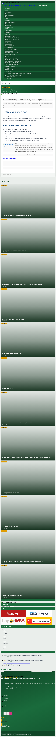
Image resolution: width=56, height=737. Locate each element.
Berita (5, 700)
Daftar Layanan (8, 25)
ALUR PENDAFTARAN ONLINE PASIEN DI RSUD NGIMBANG (18, 73)
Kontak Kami (8, 16)
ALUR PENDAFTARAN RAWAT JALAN (13, 75)
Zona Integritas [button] (9, 47)
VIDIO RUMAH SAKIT (9, 45)
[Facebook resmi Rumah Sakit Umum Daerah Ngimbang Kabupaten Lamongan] (7, 714)
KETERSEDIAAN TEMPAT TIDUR (12, 39)
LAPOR (7, 56)
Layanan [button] (7, 20)
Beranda (7, 8)
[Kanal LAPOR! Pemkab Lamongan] (5, 714)
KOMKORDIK (8, 41)
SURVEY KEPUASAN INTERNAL (12, 59)
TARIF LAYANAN (8, 44)
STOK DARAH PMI (9, 42)
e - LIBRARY (8, 78)
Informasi (4, 82)
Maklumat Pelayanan (10, 22)
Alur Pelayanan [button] (9, 71)
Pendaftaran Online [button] (10, 66)
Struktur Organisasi (9, 15)
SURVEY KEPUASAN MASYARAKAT (13, 61)
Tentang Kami (8, 12)
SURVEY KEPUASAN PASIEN (11, 62)
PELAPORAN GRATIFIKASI (11, 58)
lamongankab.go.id (18, 1)
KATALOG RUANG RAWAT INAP (12, 37)
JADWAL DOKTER (9, 32)
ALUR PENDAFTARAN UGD (11, 76)
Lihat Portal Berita (5, 669)
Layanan (6, 698)
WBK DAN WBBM (9, 51)
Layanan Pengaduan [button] (10, 54)
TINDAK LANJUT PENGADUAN (11, 64)
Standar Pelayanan (9, 23)
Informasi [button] (7, 34)
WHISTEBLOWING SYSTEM (11, 52)
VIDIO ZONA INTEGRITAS (11, 49)
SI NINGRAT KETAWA (9, 69)
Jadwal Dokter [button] (8, 30)
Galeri (6, 18)
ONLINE (7, 68)
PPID (6, 28)
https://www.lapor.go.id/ (9, 158)
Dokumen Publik (9, 27)
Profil (5, 697)
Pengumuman (7, 702)
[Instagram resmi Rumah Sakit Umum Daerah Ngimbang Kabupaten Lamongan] (10, 714)
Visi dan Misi (8, 13)
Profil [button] (6, 10)
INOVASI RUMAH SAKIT (10, 36)
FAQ (5, 703)
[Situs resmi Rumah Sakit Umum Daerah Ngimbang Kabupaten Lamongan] (2, 714)
